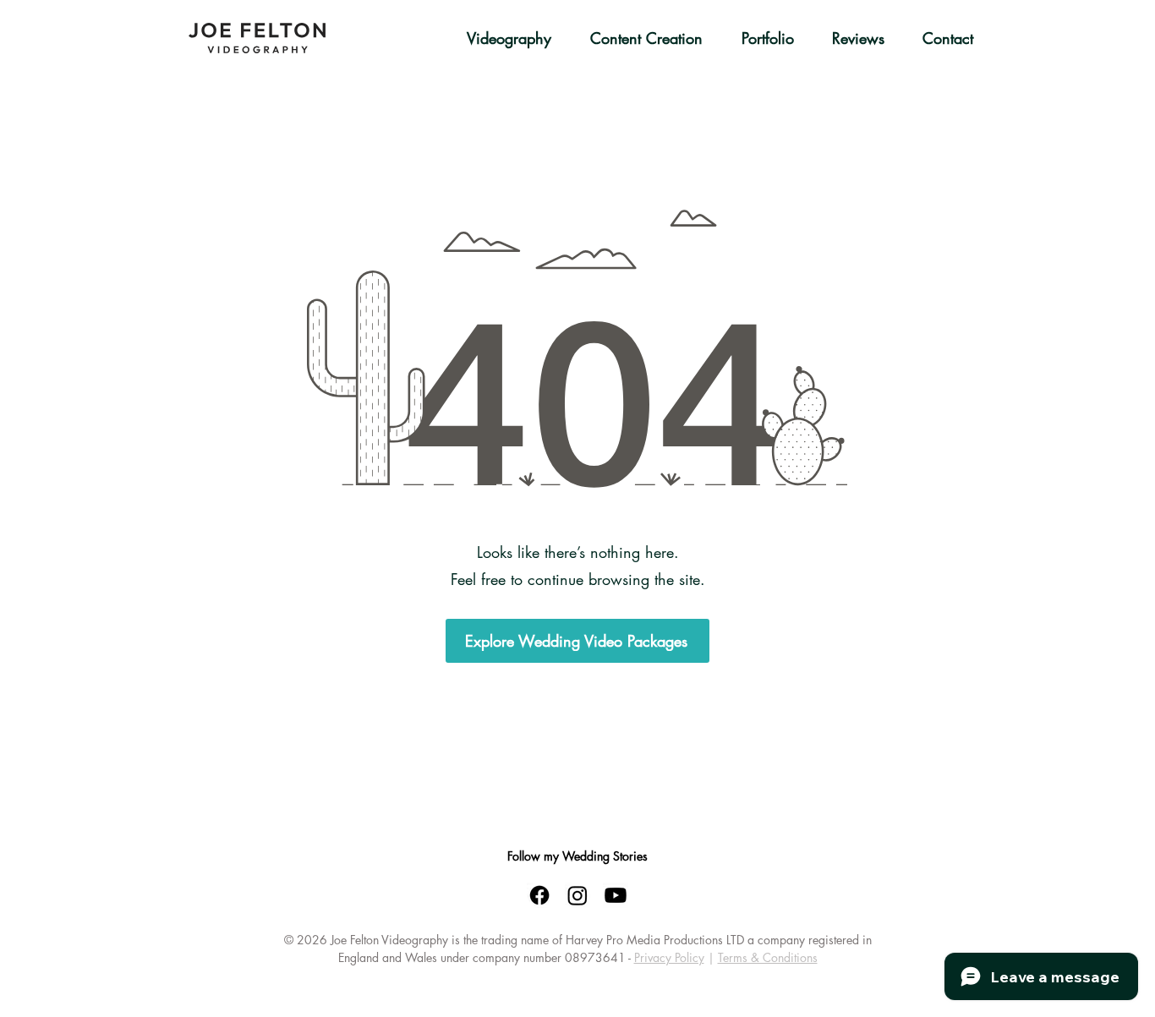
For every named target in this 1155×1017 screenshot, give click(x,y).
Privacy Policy (669, 957)
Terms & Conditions (768, 957)
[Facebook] (539, 895)
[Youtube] (615, 895)
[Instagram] (577, 895)
